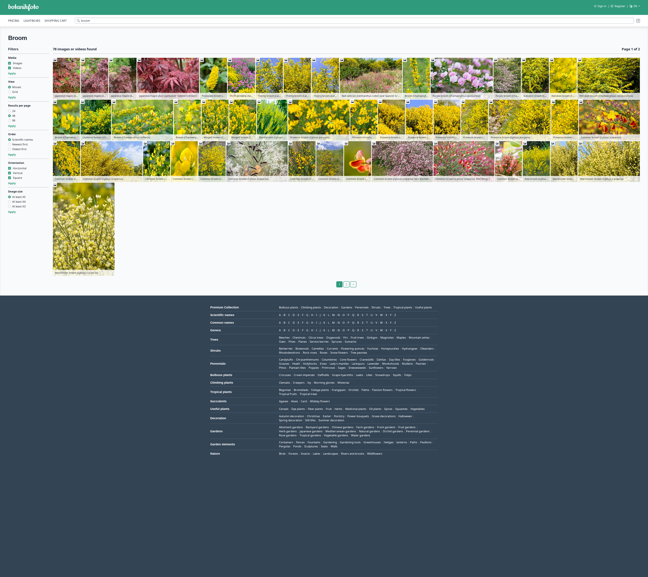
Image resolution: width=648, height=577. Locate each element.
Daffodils (323, 375)
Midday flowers (320, 401)
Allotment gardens (291, 427)
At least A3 (19, 206)
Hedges (389, 442)
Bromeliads (301, 390)
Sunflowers (376, 368)
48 (13, 116)
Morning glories (324, 382)
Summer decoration (331, 420)
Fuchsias (372, 348)
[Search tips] (638, 20)
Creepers (299, 382)
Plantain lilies (297, 368)
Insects (305, 453)
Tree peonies (359, 353)
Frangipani (339, 390)
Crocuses (285, 375)
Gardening (330, 442)
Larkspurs (358, 364)
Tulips (408, 375)
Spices (388, 409)
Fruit (329, 409)
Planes (302, 341)
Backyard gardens (317, 427)
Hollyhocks (310, 364)
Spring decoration (290, 420)
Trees (387, 307)
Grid (15, 92)
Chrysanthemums (307, 359)
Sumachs (350, 341)
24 (13, 111)
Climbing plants (311, 307)
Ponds (297, 446)
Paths (413, 442)
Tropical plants (402, 307)
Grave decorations (384, 416)
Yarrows (391, 368)
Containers (286, 442)
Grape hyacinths (342, 375)
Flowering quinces (352, 348)
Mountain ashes (419, 337)
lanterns (401, 442)
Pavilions (425, 442)
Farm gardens (365, 427)
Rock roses (310, 353)
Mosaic (16, 87)
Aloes (294, 401)
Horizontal (19, 168)
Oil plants (375, 409)
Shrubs (376, 307)
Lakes (316, 453)
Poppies (314, 368)
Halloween (405, 416)
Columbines (329, 359)
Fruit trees (357, 337)
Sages (342, 368)
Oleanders (427, 348)
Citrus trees (315, 337)
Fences (300, 442)
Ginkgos (372, 337)
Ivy (309, 382)
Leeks (359, 375)
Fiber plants (315, 409)
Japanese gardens (311, 431)
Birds (282, 453)
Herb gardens (288, 431)
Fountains (314, 442)
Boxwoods (302, 348)
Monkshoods (390, 364)
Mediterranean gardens (340, 431)
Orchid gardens (393, 431)
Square (17, 178)
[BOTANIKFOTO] (23, 7)
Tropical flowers (405, 390)
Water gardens (360, 435)
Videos (17, 68)
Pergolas (284, 446)
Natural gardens (369, 431)
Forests (293, 453)
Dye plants (298, 409)
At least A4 (19, 202)
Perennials (362, 307)
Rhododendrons (289, 353)
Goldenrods (426, 359)
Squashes (401, 409)
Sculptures (311, 446)
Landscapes (330, 453)
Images (17, 63)
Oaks (282, 341)
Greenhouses (372, 442)
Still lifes (310, 420)
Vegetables (417, 409)
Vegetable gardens (336, 435)
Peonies (421, 364)
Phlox (282, 368)
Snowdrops (382, 375)
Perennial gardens (417, 431)
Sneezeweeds (357, 368)
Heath (296, 364)
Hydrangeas (409, 348)
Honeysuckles (390, 348)
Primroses (328, 368)
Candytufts (286, 359)
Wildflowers (374, 453)
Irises (323, 364)
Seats (324, 446)
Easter (327, 416)
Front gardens (386, 427)
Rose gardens (288, 435)
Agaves (283, 401)
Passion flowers (382, 390)
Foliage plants (320, 390)
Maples (401, 337)
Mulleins (407, 364)
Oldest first (19, 149)
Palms (365, 390)
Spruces (337, 341)
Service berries (319, 341)
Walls (334, 446)
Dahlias (381, 359)
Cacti (304, 401)
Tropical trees (308, 394)
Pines (292, 341)
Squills (397, 375)
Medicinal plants (355, 409)
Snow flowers (339, 353)
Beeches (284, 337)
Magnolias (387, 337)
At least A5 (19, 197)
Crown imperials (304, 375)
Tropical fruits (288, 394)
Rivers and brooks (352, 453)
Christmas (313, 416)
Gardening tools (350, 442)
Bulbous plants (288, 307)
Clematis (284, 382)
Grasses (284, 364)
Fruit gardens (407, 427)
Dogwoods (333, 337)
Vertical (18, 173)
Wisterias (343, 382)
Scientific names (22, 139)
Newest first (20, 144)
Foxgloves (409, 359)
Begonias (285, 390)
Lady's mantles (339, 364)
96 (13, 120)
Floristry (339, 416)
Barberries (286, 348)
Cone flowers (348, 359)
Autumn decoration (291, 416)
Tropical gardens (310, 435)
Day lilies (394, 359)
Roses (323, 353)
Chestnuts (299, 337)
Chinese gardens (342, 427)
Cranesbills (367, 359)
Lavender (373, 364)
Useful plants (423, 307)
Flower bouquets (358, 416)
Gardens (346, 307)
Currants (332, 348)
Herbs (338, 409)
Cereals (284, 409)
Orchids (353, 390)
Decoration (331, 307)
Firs (345, 337)
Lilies (369, 375)
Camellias (318, 348)
